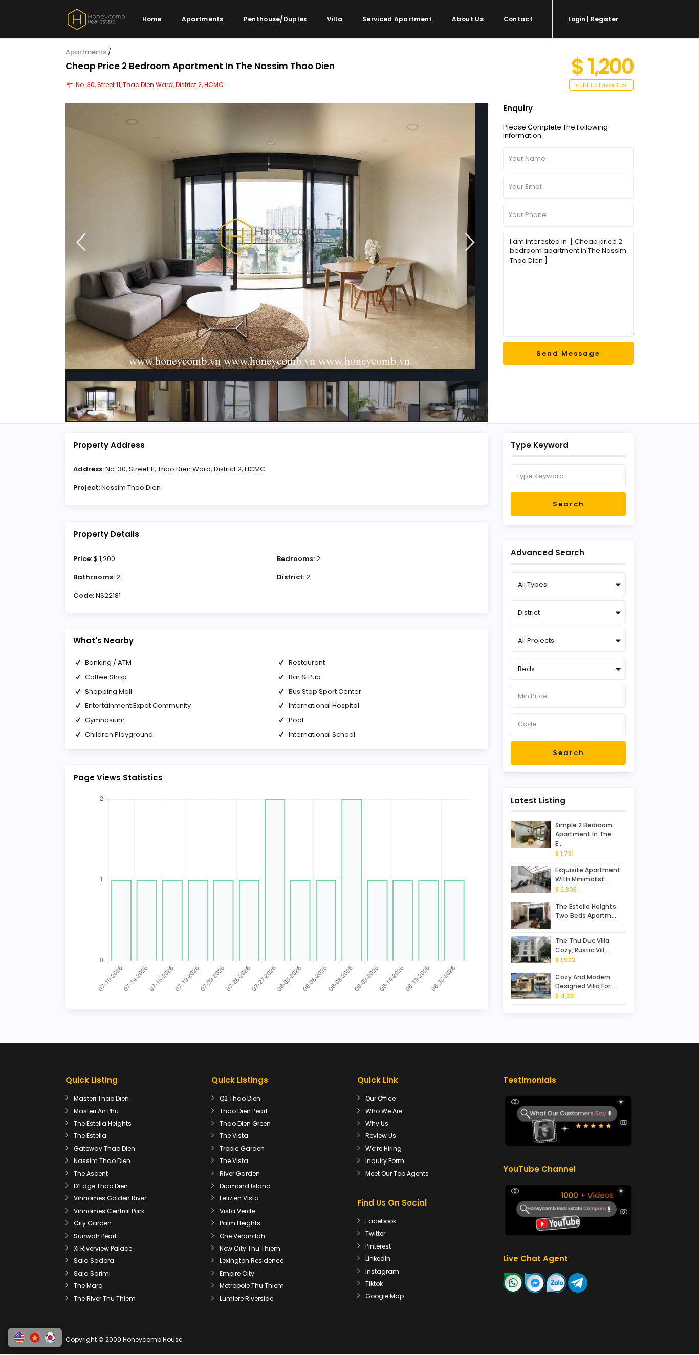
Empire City (237, 1273)
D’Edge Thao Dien (101, 1185)
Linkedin (377, 1258)
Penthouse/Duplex (275, 19)
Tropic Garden (242, 1148)
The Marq (88, 1285)
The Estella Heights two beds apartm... (585, 911)
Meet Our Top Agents (397, 1173)
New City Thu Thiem (250, 1248)
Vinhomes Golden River (110, 1198)
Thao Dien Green (245, 1123)
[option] (276, 236)
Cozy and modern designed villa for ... (586, 982)
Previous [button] (81, 242)
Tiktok (374, 1283)
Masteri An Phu (96, 1111)
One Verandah (242, 1236)
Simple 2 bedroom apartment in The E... (584, 834)
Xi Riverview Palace (103, 1248)
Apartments (203, 19)
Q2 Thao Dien (240, 1098)
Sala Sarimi (92, 1273)
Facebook (380, 1221)
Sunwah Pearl (95, 1236)
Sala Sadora (94, 1260)
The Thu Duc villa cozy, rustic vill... (582, 945)
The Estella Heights (103, 1123)
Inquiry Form (384, 1160)
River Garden (240, 1173)
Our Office (380, 1098)
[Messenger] (535, 1282)
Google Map (384, 1296)
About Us (467, 19)
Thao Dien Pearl (243, 1111)
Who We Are (383, 1111)
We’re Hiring (383, 1148)
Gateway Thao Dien (104, 1148)
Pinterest (378, 1246)
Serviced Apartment (397, 19)
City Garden (93, 1223)
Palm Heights (240, 1223)
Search (568, 504)
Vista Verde (237, 1211)
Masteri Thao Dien (101, 1098)
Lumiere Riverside (246, 1298)
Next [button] (470, 242)
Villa (335, 19)
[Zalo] (556, 1282)
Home (152, 19)
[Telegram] (577, 1282)
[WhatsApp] (513, 1282)
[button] (19, 1337)
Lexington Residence (251, 1260)
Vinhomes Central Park (109, 1211)
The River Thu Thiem (105, 1298)
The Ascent (91, 1173)
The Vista (234, 1135)
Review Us (380, 1135)
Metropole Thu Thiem (252, 1285)
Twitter (375, 1233)
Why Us (376, 1123)
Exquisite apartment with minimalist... (587, 875)
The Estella (90, 1135)
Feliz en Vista (239, 1198)
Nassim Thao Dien (131, 487)
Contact (518, 19)
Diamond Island (245, 1185)
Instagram (382, 1271)
